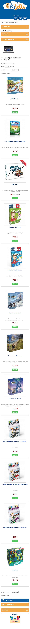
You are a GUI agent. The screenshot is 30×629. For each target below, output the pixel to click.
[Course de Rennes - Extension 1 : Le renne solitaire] (15, 428)
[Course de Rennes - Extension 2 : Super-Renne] (15, 471)
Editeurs (5, 610)
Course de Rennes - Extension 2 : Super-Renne (15, 484)
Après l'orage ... (15, 98)
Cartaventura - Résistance (15, 355)
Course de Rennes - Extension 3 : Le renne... (15, 527)
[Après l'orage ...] (15, 86)
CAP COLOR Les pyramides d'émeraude (15, 141)
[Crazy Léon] (15, 557)
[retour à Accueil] (2, 22)
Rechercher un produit (6, 30)
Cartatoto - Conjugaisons (15, 270)
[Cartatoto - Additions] (15, 214)
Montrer (3, 66)
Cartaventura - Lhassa (15, 313)
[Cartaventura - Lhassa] (15, 300)
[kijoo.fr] (15, 5)
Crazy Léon (15, 570)
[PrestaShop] (8, 49)
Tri (1, 63)
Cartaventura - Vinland (15, 398)
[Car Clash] (15, 171)
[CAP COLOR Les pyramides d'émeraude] (15, 128)
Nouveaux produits (8, 39)
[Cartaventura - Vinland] (15, 386)
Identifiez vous (16, 15)
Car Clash (15, 184)
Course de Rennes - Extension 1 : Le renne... (15, 441)
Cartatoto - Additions (15, 227)
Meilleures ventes (8, 604)
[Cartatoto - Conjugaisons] (15, 257)
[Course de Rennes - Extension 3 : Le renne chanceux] (15, 514)
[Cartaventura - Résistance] (15, 343)
